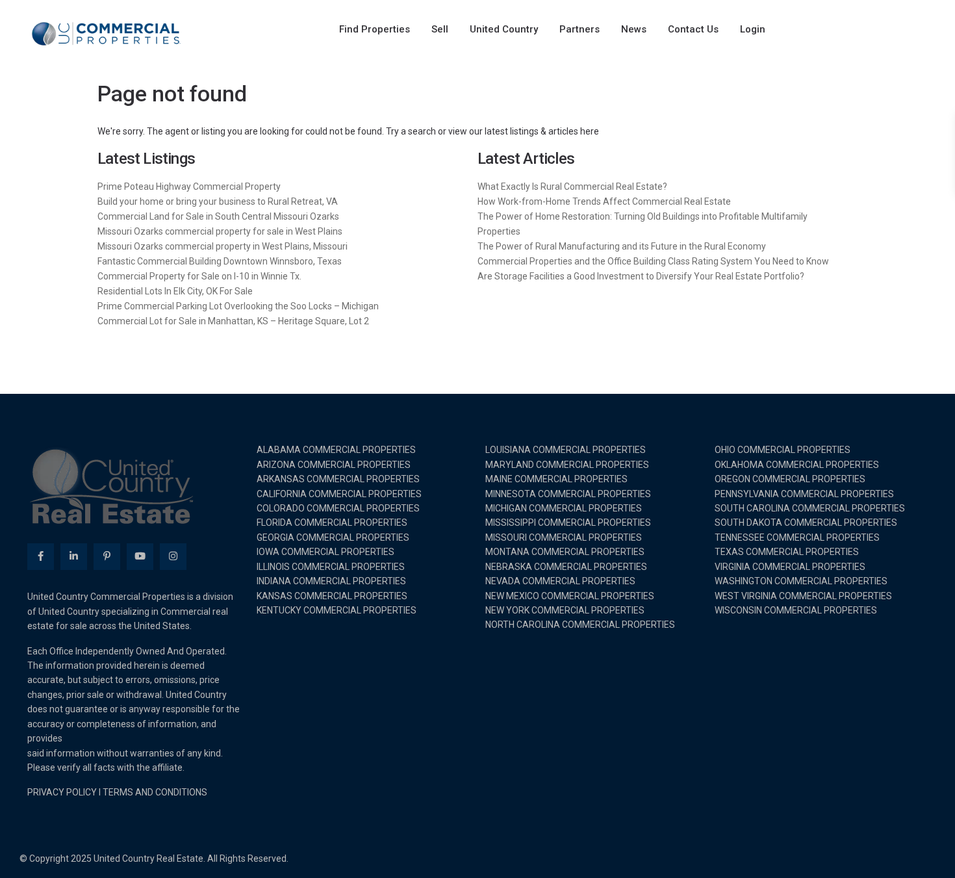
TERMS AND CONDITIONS (155, 792)
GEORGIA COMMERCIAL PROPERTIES (333, 537)
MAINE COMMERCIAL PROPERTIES (556, 479)
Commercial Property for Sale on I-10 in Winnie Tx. (199, 276)
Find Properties (374, 29)
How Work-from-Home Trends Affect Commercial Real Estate (604, 201)
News (633, 29)
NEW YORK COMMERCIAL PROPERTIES (564, 610)
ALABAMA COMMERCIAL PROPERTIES (336, 450)
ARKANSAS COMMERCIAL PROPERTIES (338, 479)
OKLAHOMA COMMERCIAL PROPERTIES (797, 464)
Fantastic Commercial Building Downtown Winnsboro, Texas (219, 261)
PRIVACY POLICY (62, 792)
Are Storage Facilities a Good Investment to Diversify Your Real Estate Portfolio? (641, 276)
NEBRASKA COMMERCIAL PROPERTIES (566, 567)
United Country (504, 29)
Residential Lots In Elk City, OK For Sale (175, 291)
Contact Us (693, 29)
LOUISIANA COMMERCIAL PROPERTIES (565, 450)
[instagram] (173, 556)
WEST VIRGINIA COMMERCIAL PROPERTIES (803, 596)
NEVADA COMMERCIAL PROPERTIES (560, 581)
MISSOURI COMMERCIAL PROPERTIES (563, 537)
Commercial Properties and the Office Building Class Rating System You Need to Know (653, 261)
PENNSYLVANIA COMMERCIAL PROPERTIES (804, 494)
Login (752, 29)
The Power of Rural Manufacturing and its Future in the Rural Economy (622, 246)
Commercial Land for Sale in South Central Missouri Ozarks (218, 216)
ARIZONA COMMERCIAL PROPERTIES (334, 464)
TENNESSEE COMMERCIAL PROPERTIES (797, 537)
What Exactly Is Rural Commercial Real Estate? (572, 186)
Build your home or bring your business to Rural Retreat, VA (217, 201)
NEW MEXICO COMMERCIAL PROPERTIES (569, 596)
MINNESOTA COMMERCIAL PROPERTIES (568, 494)
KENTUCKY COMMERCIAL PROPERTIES (336, 610)
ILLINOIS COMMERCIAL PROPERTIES (331, 567)
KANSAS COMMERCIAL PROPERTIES (332, 596)
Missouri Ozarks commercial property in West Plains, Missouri (222, 246)
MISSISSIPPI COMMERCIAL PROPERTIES (568, 522)
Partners (579, 29)
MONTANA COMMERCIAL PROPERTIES (564, 552)
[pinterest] (107, 556)
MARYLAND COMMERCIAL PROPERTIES (567, 464)
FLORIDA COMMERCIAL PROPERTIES (332, 522)
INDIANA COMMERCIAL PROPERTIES (331, 581)
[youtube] (140, 556)
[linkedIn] (73, 556)
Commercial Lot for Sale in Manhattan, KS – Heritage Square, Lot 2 (233, 321)
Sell (439, 29)
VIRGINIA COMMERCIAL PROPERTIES (790, 567)
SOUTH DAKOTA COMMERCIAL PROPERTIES (806, 522)
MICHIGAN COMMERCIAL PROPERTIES (563, 508)
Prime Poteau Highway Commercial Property (189, 186)
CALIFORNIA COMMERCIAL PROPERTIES (339, 494)
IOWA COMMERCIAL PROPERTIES (325, 552)
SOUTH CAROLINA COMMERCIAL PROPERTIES (810, 508)
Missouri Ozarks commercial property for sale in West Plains (219, 231)
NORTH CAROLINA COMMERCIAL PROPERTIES (580, 624)
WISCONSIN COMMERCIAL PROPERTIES (796, 610)
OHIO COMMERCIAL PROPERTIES (782, 450)
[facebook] (40, 556)
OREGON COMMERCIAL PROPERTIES (790, 479)
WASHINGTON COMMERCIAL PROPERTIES (801, 581)
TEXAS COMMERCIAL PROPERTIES (787, 552)
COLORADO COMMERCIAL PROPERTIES (338, 508)
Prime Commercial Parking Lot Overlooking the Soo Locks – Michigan (238, 306)
